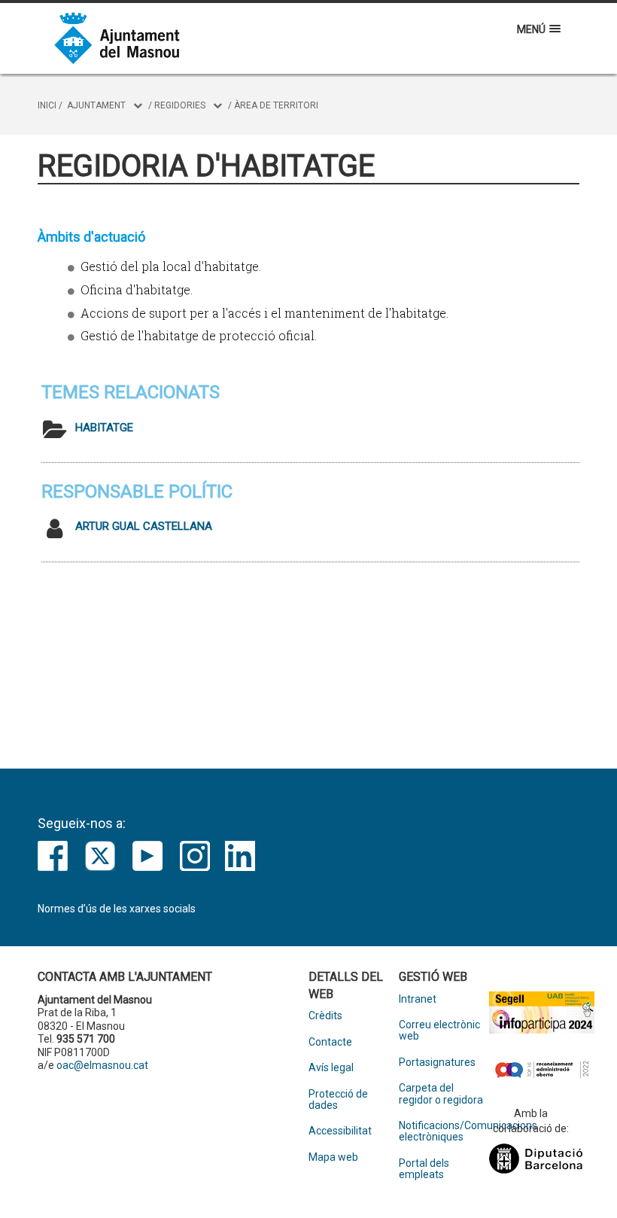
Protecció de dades (338, 1100)
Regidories (179, 105)
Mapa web (333, 1157)
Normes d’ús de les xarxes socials (117, 909)
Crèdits (325, 1016)
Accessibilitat (340, 1131)
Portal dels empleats (424, 1169)
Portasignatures (437, 1062)
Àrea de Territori (276, 105)
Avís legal (331, 1067)
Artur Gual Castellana (143, 526)
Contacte (330, 1042)
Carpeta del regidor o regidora (441, 1093)
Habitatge (104, 427)
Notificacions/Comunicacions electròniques (444, 1131)
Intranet (417, 999)
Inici (47, 105)
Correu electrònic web (439, 1030)
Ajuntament (96, 105)
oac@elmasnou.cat (102, 1065)
